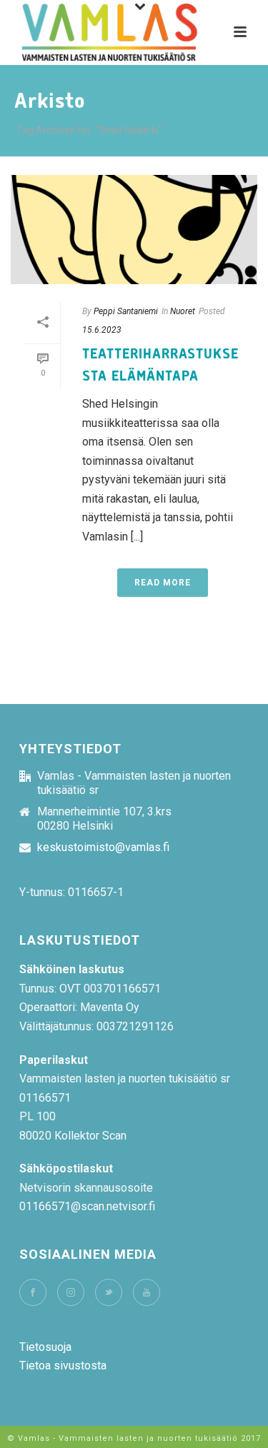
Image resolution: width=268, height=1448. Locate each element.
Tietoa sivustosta (62, 1365)
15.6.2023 (101, 330)
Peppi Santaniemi (126, 311)
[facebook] (32, 1292)
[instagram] (70, 1292)
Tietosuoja (45, 1347)
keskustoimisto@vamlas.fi (103, 847)
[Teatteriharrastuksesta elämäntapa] (134, 229)
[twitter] (108, 1292)
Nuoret (182, 311)
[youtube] (146, 1292)
